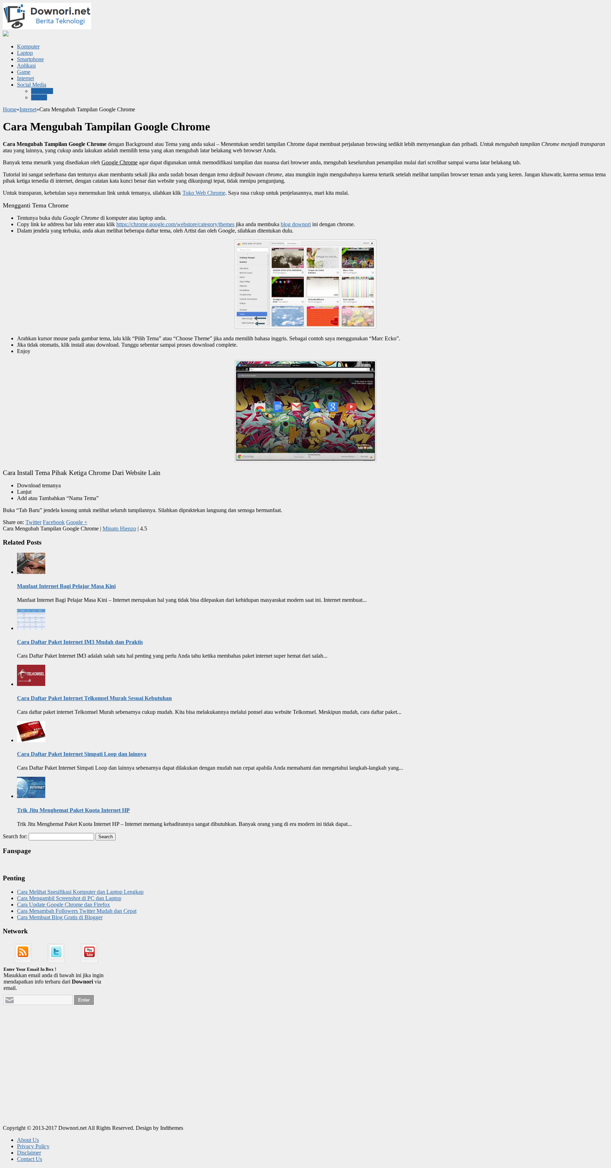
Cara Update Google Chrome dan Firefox (63, 905)
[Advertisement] (56, 1073)
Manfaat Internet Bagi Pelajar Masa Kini (66, 586)
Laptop (25, 53)
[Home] (5, 34)
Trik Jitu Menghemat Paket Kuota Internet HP (73, 810)
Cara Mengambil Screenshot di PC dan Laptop (69, 898)
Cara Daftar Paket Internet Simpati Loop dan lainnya (81, 754)
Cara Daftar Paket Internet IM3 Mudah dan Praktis (80, 642)
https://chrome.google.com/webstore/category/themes (175, 224)
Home (10, 109)
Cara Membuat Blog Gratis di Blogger (60, 917)
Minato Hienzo (119, 529)
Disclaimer (29, 1153)
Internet (25, 78)
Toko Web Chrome (203, 193)
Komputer (28, 46)
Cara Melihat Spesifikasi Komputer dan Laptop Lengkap (80, 892)
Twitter (39, 97)
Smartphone (30, 59)
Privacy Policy (33, 1146)
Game (23, 72)
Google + (76, 522)
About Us (28, 1140)
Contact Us (29, 1159)
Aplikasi (26, 66)
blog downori (296, 224)
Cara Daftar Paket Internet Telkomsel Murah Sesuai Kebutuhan (94, 698)
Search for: (15, 836)
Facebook (42, 91)
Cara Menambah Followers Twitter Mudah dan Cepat (76, 911)
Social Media (31, 85)
